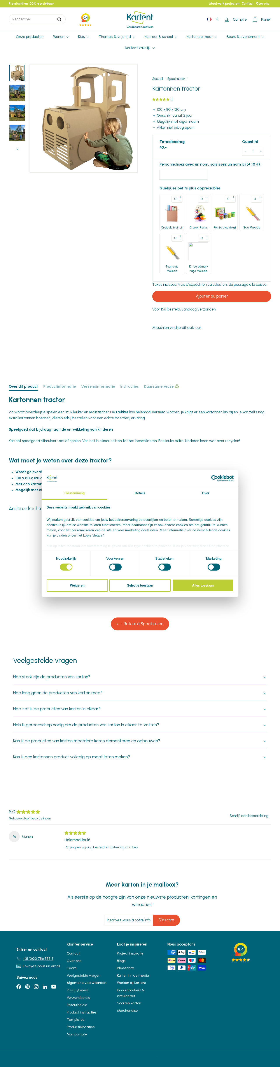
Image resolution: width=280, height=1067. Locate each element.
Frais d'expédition (192, 284)
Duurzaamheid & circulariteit (131, 993)
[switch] (115, 567)
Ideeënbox (125, 968)
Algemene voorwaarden (86, 983)
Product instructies (81, 1012)
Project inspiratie (130, 953)
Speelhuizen (176, 79)
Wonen (59, 36)
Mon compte (77, 1034)
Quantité (250, 141)
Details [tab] (140, 493)
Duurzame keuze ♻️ (161, 386)
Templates (75, 1019)
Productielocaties (80, 1027)
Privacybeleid (77, 990)
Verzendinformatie (98, 386)
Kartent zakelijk (138, 48)
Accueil (157, 79)
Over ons (262, 3)
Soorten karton (129, 1003)
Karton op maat (200, 36)
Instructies (129, 386)
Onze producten (30, 36)
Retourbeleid (77, 1005)
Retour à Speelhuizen (143, 623)
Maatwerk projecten (224, 3)
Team (72, 968)
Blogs (121, 961)
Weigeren (77, 585)
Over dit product (23, 386)
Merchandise (127, 1010)
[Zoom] (83, 118)
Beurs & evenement (244, 36)
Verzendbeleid (78, 998)
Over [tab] (205, 493)
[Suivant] (17, 148)
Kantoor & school (159, 36)
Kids (82, 36)
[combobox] (37, 19)
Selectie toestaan (140, 585)
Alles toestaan (203, 585)
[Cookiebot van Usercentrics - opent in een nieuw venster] (214, 478)
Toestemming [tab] (74, 493)
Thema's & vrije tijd (115, 36)
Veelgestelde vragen (83, 975)
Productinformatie (59, 386)
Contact (248, 3)
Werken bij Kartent (131, 983)
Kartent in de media (133, 975)
